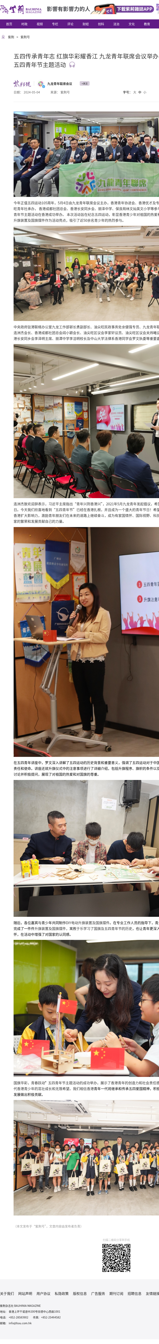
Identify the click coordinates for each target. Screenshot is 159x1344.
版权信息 (80, 1293)
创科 (101, 24)
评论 (70, 24)
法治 (116, 24)
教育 (147, 24)
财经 (86, 24)
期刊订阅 (116, 1293)
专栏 (55, 24)
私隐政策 (62, 1293)
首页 (9, 24)
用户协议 (43, 1293)
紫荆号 (25, 37)
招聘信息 (135, 1293)
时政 (24, 24)
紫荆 (11, 37)
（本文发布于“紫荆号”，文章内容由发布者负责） (48, 1226)
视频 (40, 24)
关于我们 (7, 1293)
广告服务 (98, 1293)
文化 (132, 24)
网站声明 (25, 1293)
